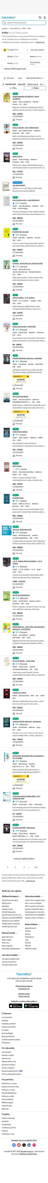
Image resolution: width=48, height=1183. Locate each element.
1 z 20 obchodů (18, 385)
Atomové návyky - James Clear (24, 661)
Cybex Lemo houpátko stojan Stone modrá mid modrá (35, 900)
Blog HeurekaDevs (8, 1036)
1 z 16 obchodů (18, 785)
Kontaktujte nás (24, 989)
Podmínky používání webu (28, 1154)
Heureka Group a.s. (27, 1151)
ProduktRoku (6, 1124)
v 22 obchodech (18, 452)
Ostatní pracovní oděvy (10, 900)
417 (36, 867)
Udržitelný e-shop (8, 1134)
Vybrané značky (8, 933)
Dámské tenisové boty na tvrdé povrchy (12, 915)
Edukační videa (7, 1106)
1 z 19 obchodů (18, 420)
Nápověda (5, 1109)
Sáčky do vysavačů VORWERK (12, 918)
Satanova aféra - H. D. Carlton (23, 298)
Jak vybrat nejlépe (10, 955)
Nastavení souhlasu (8, 1065)
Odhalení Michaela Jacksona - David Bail (27, 358)
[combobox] (24, 22)
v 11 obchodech (18, 315)
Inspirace (5, 1131)
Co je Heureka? (7, 1017)
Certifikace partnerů (9, 1128)
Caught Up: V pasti (19, 693)
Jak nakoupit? (6, 1052)
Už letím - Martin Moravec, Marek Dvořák (28, 263)
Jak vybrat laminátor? (9, 962)
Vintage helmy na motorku (11, 924)
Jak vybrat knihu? (19, 185)
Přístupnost (6, 1043)
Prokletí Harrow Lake (20, 232)
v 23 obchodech (18, 286)
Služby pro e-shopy (8, 1090)
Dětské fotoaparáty (9, 912)
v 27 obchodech (18, 681)
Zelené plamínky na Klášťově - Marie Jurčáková (26, 97)
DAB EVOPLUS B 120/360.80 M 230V (35, 915)
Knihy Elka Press (7, 937)
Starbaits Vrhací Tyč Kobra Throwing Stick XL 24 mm (35, 918)
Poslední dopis (18, 498)
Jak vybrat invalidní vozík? (11, 959)
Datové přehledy (7, 1099)
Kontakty (5, 1020)
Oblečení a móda (30, 949)
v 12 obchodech (18, 145)
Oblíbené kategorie (10, 896)
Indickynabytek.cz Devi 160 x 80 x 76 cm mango (35, 912)
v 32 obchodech (18, 742)
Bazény (27, 934)
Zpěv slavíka (17, 466)
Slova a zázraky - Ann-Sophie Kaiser (26, 128)
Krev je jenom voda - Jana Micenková (26, 200)
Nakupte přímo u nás (9, 1061)
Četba (24, 28)
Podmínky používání (8, 1024)
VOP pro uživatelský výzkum (11, 1074)
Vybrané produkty (32, 896)
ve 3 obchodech (18, 584)
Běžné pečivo (6, 903)
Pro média (5, 1030)
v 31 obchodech (18, 615)
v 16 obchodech (18, 486)
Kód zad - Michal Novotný (22, 529)
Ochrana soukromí (8, 1068)
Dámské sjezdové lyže (9, 927)
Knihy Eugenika (7, 946)
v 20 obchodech (18, 518)
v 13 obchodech (18, 252)
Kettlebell (5, 906)
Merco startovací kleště (33, 903)
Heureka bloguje (7, 1033)
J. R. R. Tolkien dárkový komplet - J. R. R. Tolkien (24, 573)
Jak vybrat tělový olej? (9, 965)
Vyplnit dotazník (24, 996)
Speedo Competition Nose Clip (35, 909)
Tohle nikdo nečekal (20, 432)
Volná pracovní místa (9, 1027)
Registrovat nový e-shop (10, 1087)
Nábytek (28, 946)
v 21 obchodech (18, 816)
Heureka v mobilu (8, 1055)
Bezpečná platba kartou (10, 1071)
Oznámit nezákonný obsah (11, 1039)
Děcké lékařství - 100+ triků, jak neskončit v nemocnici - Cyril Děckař (29, 628)
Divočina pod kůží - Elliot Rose (24, 828)
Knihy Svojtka (6, 940)
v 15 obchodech (18, 116)
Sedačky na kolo (7, 909)
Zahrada (28, 943)
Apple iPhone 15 (30, 928)
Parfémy (28, 931)
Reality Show (17, 156)
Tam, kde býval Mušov (20, 396)
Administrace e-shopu (9, 1083)
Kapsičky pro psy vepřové (11, 921)
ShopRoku (5, 1121)
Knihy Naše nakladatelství (11, 949)
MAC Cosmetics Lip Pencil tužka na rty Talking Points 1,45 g (35, 906)
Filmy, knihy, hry (15, 28)
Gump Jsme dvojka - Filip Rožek (24, 326)
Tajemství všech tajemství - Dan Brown (27, 721)
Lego (27, 940)
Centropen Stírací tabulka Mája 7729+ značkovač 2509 (26, 797)
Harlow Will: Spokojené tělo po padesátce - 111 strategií (28, 757)
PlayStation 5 (29, 937)
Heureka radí (6, 1058)
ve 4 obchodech (18, 710)
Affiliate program (7, 1102)
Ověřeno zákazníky (8, 1118)
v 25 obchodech (18, 347)
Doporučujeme (31, 924)
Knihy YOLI (5, 943)
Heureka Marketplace (9, 1093)
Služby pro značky (8, 1096)
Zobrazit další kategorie (13, 69)
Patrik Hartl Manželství (21, 595)
